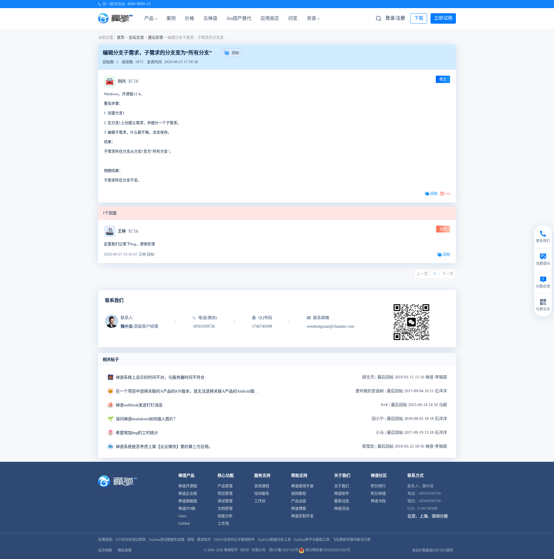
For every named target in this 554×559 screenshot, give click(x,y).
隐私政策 (125, 550)
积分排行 (378, 486)
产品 (149, 18)
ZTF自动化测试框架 (130, 540)
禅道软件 (341, 493)
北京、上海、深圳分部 (427, 516)
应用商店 (270, 18)
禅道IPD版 (186, 508)
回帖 (235, 52)
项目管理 (225, 493)
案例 (171, 18)
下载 (418, 18)
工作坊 (259, 501)
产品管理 (225, 486)
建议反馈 (155, 37)
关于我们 (341, 486)
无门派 (133, 81)
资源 (311, 18)
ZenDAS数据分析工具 (274, 540)
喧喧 (190, 540)
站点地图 (105, 550)
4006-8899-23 (138, 4)
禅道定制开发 (302, 516)
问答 (292, 18)
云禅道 (210, 18)
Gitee (182, 516)
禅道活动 (341, 508)
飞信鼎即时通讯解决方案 (351, 540)
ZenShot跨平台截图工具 (312, 540)
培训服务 (261, 493)
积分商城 (378, 493)
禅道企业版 (187, 493)
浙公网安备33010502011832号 (327, 550)
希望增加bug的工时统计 (137, 433)
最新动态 (341, 501)
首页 (120, 37)
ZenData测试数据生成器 (166, 540)
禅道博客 (298, 508)
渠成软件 (204, 540)
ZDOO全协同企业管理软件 (234, 540)
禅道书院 (378, 501)
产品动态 (298, 501)
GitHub (184, 523)
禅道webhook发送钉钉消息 (139, 405)
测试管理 (225, 501)
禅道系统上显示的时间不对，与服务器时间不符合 (160, 377)
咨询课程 (261, 486)
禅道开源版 (187, 486)
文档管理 (225, 508)
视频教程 (298, 493)
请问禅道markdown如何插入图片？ (146, 419)
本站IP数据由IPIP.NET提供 (432, 550)
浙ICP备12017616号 (284, 550)
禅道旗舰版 (187, 501)
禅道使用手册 (302, 486)
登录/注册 (395, 18)
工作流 (223, 523)
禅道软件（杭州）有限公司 (244, 550)
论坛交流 (136, 37)
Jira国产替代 (239, 18)
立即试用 (443, 18)
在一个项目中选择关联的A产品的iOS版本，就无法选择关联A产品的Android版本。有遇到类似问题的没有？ (188, 391)
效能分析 (225, 516)
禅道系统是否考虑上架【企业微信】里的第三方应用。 (164, 446)
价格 (189, 18)
